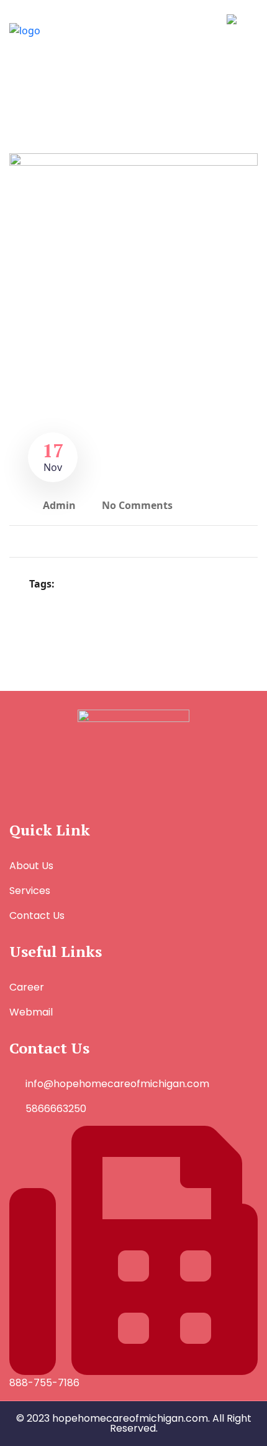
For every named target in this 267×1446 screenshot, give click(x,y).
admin (59, 505)
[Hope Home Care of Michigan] (65, 29)
